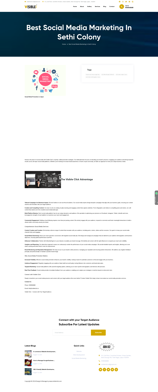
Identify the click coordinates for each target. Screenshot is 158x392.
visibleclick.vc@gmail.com (33, 1)
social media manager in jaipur (121, 74)
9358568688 (105, 361)
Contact (111, 6)
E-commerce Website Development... (44, 351)
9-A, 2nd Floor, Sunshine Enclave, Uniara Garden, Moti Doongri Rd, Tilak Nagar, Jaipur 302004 (116, 356)
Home (75, 6)
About (82, 6)
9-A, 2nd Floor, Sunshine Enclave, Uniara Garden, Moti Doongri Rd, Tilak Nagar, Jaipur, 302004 (70, 1)
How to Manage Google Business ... (44, 360)
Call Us (129, 6)
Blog (104, 6)
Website (79, 351)
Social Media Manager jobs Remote (108, 74)
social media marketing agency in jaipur (93, 77)
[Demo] (107, 347)
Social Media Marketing (79, 358)
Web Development (79, 355)
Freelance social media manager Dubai (93, 74)
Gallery (89, 6)
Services (97, 6)
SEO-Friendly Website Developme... (44, 369)
